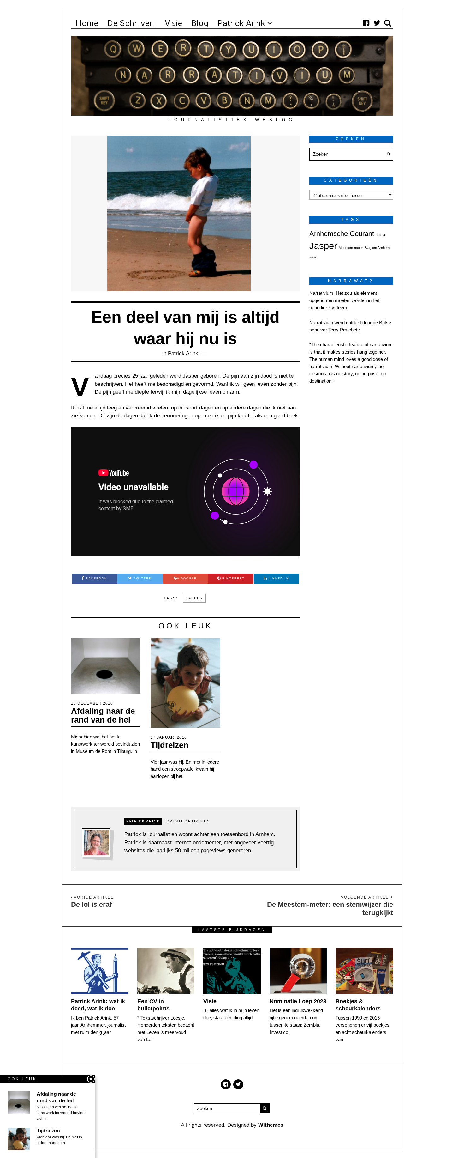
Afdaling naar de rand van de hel (103, 715)
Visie (173, 23)
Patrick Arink (241, 23)
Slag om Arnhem (377, 248)
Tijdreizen (169, 745)
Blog (199, 23)
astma (380, 235)
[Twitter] (377, 22)
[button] (386, 154)
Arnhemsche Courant (341, 234)
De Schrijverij (131, 23)
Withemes (270, 1125)
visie (312, 257)
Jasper (194, 598)
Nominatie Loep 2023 (298, 1001)
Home (86, 23)
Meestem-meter (351, 248)
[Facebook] (366, 22)
